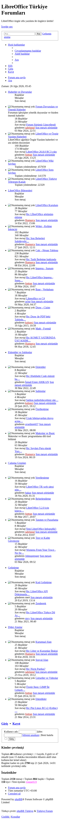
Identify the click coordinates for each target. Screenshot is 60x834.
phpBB (18, 799)
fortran (28, 154)
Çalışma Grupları (17, 463)
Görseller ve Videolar (47, 678)
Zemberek (41, 603)
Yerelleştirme (42, 477)
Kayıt (16, 723)
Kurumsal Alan (44, 641)
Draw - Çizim (43, 307)
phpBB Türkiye (25, 811)
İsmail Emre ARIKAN (37, 382)
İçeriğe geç (7, 26)
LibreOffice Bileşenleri (20, 190)
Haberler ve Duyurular (20, 91)
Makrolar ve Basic (45, 433)
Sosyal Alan (42, 659)
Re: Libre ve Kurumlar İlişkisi (42, 650)
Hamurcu (30, 220)
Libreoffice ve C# (35, 298)
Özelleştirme (42, 409)
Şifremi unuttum (30, 735)
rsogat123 (31, 782)
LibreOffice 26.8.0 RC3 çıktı (41, 151)
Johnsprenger (32, 555)
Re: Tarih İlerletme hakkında (41, 259)
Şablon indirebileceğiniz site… (42, 400)
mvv (27, 618)
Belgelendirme (43, 498)
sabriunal (30, 127)
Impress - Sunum (44, 268)
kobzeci (29, 322)
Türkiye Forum (45, 811)
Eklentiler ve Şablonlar (20, 352)
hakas (28, 492)
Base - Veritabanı (45, 289)
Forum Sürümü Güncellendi (41, 124)
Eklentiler (41, 367)
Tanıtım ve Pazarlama (47, 519)
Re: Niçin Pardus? (35, 669)
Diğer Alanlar (15, 627)
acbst (27, 301)
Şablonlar (41, 391)
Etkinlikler (41, 699)
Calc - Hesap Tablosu (47, 250)
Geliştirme (13, 567)
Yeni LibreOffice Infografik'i (41, 528)
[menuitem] (28, 50)
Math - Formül (43, 328)
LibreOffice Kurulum (47, 205)
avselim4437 (31, 424)
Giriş (4, 723)
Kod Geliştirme (44, 582)
